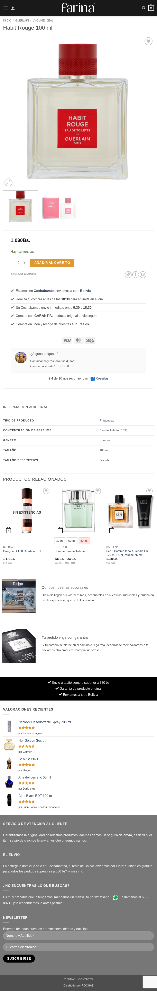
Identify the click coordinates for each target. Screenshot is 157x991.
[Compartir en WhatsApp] (128, 274)
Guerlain (22, 20)
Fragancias (107, 420)
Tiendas (70, 979)
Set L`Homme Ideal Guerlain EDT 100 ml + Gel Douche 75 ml (128, 552)
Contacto (85, 979)
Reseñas (102, 378)
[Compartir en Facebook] (135, 274)
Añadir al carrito (52, 262)
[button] (5, 8)
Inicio (7, 20)
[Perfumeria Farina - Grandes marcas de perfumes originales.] (78, 7)
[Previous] (11, 112)
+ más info (75, 871)
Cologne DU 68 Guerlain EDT (22, 551)
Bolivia (85, 291)
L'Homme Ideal (43, 20)
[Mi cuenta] (13, 7)
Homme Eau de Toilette (70, 551)
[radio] (60, 541)
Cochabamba (44, 291)
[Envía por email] (143, 274)
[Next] (145, 112)
